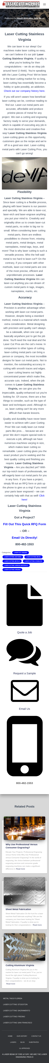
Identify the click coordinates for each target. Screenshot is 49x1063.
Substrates (34, 1042)
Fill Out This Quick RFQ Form (24, 524)
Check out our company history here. (24, 91)
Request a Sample (24, 673)
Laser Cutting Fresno (14, 1017)
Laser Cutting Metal (33, 557)
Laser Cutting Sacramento (16, 1011)
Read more (20, 869)
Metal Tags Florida (12, 998)
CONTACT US (36, 1036)
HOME (10, 1036)
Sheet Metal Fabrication (18, 909)
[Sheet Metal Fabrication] (24, 891)
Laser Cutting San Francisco (17, 1023)
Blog (22, 1042)
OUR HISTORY (22, 1036)
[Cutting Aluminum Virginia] (24, 947)
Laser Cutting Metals (12, 561)
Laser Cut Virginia (20, 552)
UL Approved (24, 1048)
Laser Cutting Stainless (33, 561)
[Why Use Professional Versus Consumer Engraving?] (24, 828)
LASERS (13, 1042)
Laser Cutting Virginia (12, 569)
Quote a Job (24, 632)
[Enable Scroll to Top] (44, 1058)
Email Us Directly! (24, 537)
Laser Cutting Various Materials (16, 565)
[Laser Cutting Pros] (22, 4)
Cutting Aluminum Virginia (20, 965)
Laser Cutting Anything (12, 557)
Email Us (24, 708)
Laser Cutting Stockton (15, 1004)
